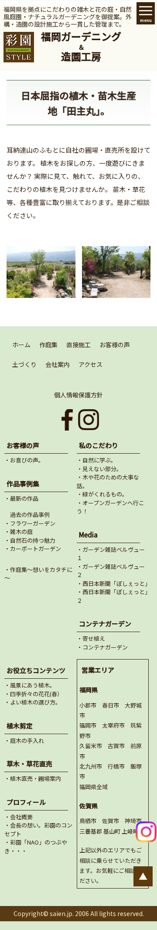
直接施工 (78, 344)
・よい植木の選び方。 (32, 702)
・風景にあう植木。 (29, 685)
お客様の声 (114, 344)
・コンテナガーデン (102, 647)
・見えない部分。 (99, 469)
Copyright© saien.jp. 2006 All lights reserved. (79, 913)
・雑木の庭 (18, 531)
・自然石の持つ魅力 (29, 540)
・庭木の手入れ (24, 740)
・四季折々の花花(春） (33, 694)
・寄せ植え (91, 638)
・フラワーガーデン (29, 523)
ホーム (21, 344)
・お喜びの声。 (24, 460)
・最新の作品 (21, 498)
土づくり (24, 364)
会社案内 (57, 364)
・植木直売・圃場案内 (32, 778)
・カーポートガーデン (32, 548)
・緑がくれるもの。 (102, 494)
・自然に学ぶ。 (96, 460)
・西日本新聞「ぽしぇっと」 (113, 583)
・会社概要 (18, 817)
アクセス (90, 364)
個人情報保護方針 (78, 394)
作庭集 (48, 344)
